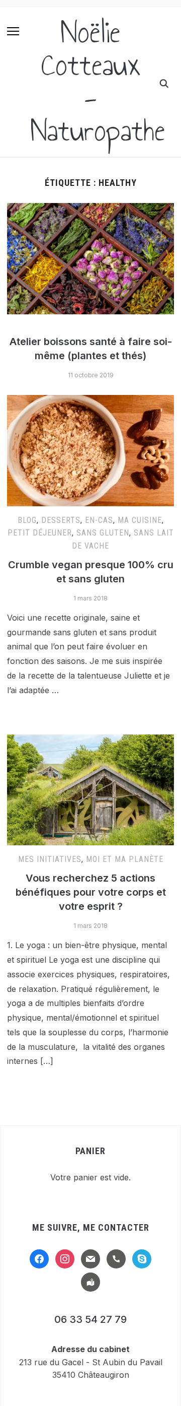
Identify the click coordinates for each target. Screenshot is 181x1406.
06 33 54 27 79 (90, 1319)
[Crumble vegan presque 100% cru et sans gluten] (90, 401)
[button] (13, 31)
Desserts (60, 520)
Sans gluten (102, 533)
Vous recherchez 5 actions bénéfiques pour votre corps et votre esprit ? (91, 892)
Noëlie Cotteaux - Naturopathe (98, 81)
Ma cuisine (140, 520)
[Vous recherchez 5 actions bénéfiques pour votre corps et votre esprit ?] (90, 740)
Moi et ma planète (124, 859)
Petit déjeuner (40, 533)
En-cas (99, 520)
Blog (27, 520)
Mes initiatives (49, 859)
